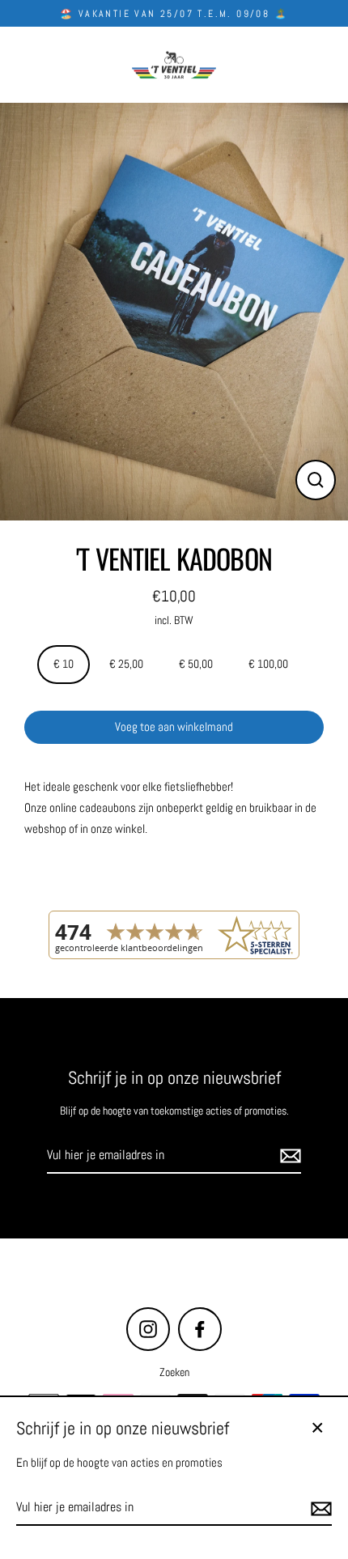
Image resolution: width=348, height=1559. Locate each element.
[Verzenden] (288, 1155)
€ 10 (63, 664)
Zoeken (174, 1372)
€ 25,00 (126, 664)
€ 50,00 (196, 664)
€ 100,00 (268, 664)
